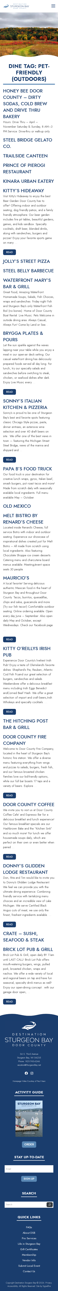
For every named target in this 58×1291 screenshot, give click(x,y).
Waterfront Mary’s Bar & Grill (27, 283)
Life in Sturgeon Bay (29, 1244)
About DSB (29, 1233)
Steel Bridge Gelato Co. (27, 143)
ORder (29, 1144)
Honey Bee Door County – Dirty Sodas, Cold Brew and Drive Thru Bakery (25, 104)
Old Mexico (17, 506)
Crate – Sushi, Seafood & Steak (23, 936)
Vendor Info (29, 1260)
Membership (29, 1255)
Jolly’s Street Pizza (26, 261)
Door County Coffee (28, 804)
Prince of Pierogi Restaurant (24, 168)
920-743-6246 (32, 1061)
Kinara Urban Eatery (28, 181)
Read (9, 252)
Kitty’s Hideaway (23, 190)
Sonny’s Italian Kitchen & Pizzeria (25, 404)
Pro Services (29, 1238)
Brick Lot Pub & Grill (28, 949)
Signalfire (47, 1286)
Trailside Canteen (25, 156)
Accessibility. (13, 1286)
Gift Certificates (29, 1249)
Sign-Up (29, 1179)
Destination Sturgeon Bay (25, 1282)
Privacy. (48, 1282)
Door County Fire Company (25, 740)
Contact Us (29, 1271)
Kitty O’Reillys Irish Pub (27, 651)
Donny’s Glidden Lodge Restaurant (25, 869)
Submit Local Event (29, 1266)
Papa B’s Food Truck (27, 468)
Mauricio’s (16, 578)
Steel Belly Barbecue (28, 270)
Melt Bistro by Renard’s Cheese (23, 518)
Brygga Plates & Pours (23, 336)
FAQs (29, 1227)
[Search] (50, 1204)
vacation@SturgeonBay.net (29, 1065)
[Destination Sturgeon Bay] (16, 6)
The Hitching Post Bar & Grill (25, 724)
